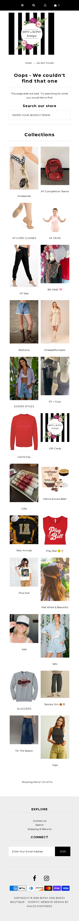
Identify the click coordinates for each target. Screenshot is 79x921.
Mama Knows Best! (55, 498)
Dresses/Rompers (54, 350)
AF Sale (24, 293)
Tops (55, 765)
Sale (24, 649)
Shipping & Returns (39, 829)
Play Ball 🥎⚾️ (55, 550)
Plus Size (24, 592)
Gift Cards (55, 448)
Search (39, 824)
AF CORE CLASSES (24, 238)
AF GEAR (55, 238)
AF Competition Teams (55, 191)
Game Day (24, 456)
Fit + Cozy (55, 401)
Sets (54, 663)
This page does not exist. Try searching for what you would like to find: (39, 95)
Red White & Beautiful (55, 607)
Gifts (24, 508)
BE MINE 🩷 (55, 289)
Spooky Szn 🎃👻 (55, 704)
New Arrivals (24, 550)
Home (28, 63)
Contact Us (39, 820)
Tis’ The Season (24, 750)
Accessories (24, 196)
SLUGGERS (24, 708)
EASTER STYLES (24, 406)
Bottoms (24, 350)
